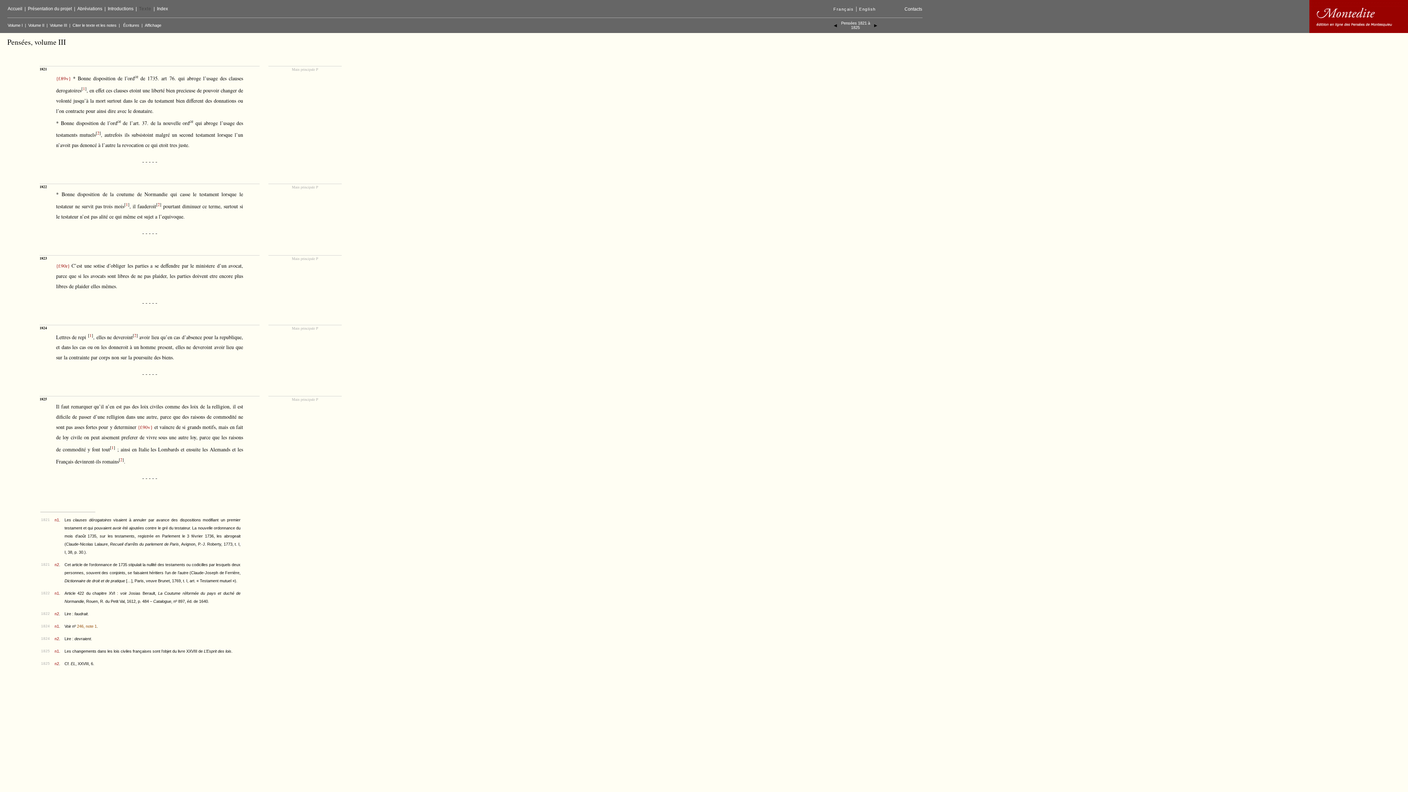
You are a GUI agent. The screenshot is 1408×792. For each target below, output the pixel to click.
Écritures (131, 25)
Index (162, 8)
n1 (57, 520)
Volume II (36, 25)
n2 (57, 564)
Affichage (153, 25)
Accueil (15, 8)
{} (63, 78)
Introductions (120, 8)
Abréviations (89, 8)
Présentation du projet (50, 8)
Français (843, 9)
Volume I (15, 25)
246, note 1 (87, 626)
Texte (145, 8)
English (867, 9)
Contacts (913, 9)
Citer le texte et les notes (95, 25)
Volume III (58, 25)
